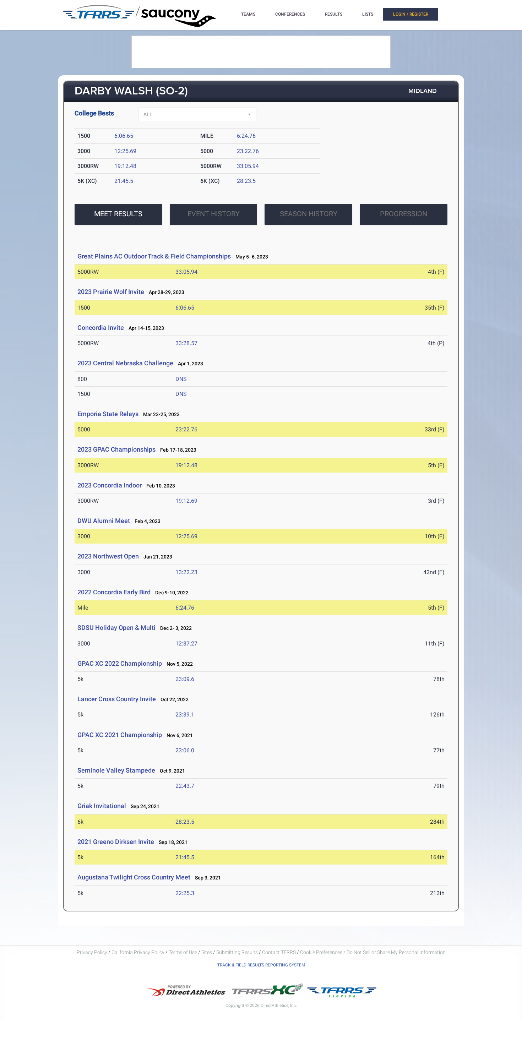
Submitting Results (237, 952)
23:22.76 (248, 151)
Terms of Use (183, 952)
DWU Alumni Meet (103, 520)
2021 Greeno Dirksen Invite (115, 841)
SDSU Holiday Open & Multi (116, 627)
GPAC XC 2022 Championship (119, 663)
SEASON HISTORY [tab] (308, 213)
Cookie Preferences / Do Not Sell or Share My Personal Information (373, 952)
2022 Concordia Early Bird (114, 592)
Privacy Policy (92, 952)
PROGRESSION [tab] (403, 213)
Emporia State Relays (107, 414)
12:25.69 (125, 151)
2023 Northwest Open (108, 556)
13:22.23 (186, 572)
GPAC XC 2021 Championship (119, 734)
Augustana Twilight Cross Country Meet (133, 877)
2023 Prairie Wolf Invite (110, 291)
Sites (206, 952)
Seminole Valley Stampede (116, 770)
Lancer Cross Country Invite (116, 699)
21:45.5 (123, 181)
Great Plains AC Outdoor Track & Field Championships (154, 256)
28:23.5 (246, 181)
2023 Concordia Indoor (109, 485)
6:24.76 (246, 135)
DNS (181, 379)
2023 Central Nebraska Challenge (125, 363)
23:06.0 (184, 750)
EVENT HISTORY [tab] (213, 213)
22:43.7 (184, 786)
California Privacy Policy (138, 952)
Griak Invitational (101, 806)
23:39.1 (184, 714)
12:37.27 (186, 643)
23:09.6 (184, 679)
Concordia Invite (100, 327)
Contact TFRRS (279, 952)
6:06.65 (123, 135)
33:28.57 (186, 343)
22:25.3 (184, 893)
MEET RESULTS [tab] (118, 213)
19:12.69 (186, 500)
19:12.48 (125, 166)
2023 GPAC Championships (116, 449)
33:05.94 (248, 166)
